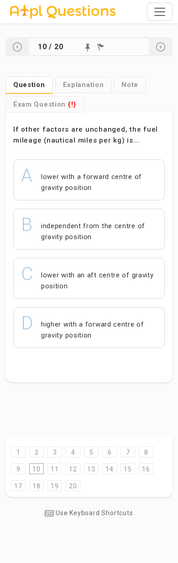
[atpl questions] (62, 11)
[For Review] (100, 47)
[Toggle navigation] (160, 12)
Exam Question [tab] (44, 104)
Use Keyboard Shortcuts (93, 513)
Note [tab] (129, 85)
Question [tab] (29, 85)
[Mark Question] (87, 47)
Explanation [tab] (83, 85)
